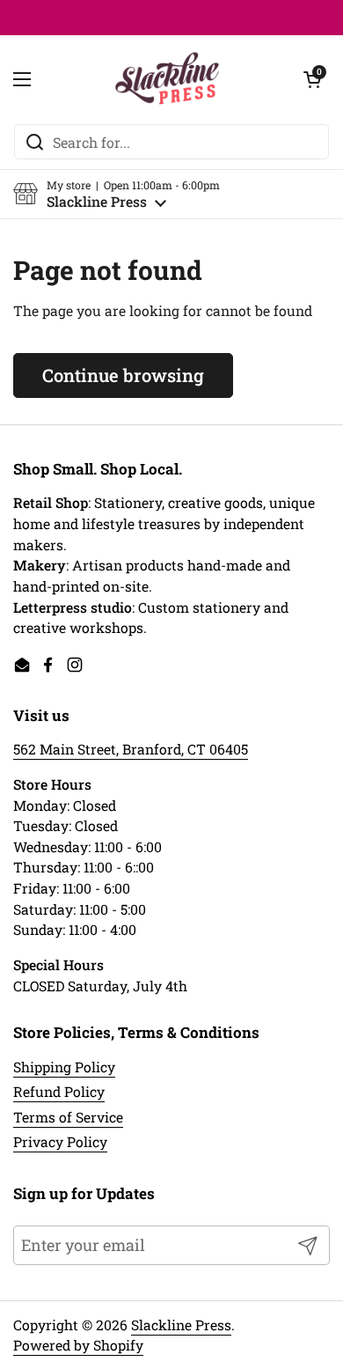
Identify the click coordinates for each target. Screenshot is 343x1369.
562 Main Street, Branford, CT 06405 (130, 749)
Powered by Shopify (78, 1345)
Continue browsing (123, 375)
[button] (116, 194)
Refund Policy (59, 1091)
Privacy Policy (60, 1141)
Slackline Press (181, 1324)
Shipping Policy (64, 1066)
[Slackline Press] (167, 79)
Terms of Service (68, 1117)
